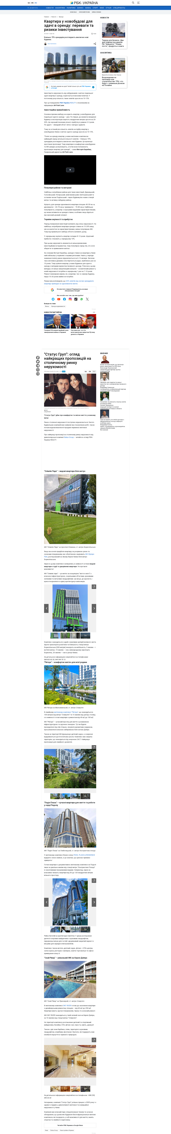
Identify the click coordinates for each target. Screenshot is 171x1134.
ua (29, 3)
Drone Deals (73, 12)
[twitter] (38, 361)
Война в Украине (96, 12)
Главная (46, 17)
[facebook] (38, 357)
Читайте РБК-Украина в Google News (70, 1125)
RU (94, 371)
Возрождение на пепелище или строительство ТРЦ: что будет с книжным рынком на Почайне (113, 81)
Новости (50, 8)
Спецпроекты (119, 8)
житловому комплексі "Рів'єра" (66, 712)
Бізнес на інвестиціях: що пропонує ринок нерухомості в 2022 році (112, 365)
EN (90, 371)
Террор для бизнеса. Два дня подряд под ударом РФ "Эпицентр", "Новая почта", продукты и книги (113, 43)
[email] (38, 374)
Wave (102, 8)
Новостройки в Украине (67, 1130)
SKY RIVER (67, 1006)
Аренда (61, 17)
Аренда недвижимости (58, 306)
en (32, 3)
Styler (108, 8)
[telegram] (38, 365)
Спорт (95, 8)
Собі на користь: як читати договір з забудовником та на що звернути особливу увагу (112, 421)
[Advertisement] (70, 455)
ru (36, 3)
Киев (46, 1130)
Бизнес (80, 8)
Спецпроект (47, 411)
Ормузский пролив (84, 12)
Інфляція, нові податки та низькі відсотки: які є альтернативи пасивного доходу (113, 384)
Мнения (104, 353)
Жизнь (88, 8)
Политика (71, 8)
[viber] (38, 370)
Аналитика (60, 8)
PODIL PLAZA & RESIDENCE (84, 855)
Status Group (69, 437)
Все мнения (104, 430)
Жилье (47, 306)
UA (86, 371)
